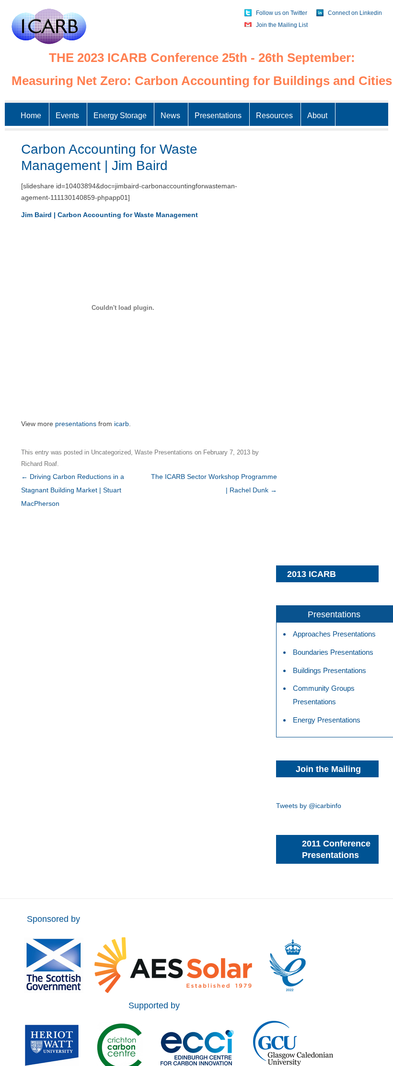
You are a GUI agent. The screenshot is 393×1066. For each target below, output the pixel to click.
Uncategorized (111, 452)
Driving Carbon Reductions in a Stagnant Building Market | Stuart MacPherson (72, 490)
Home (31, 115)
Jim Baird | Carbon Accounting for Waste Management (109, 215)
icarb (121, 424)
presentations (75, 424)
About (317, 115)
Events (67, 115)
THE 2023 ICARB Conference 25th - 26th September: (202, 57)
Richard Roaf (39, 463)
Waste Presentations (164, 452)
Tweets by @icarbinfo (308, 805)
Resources (274, 115)
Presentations (218, 115)
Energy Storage (120, 115)
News (170, 115)
